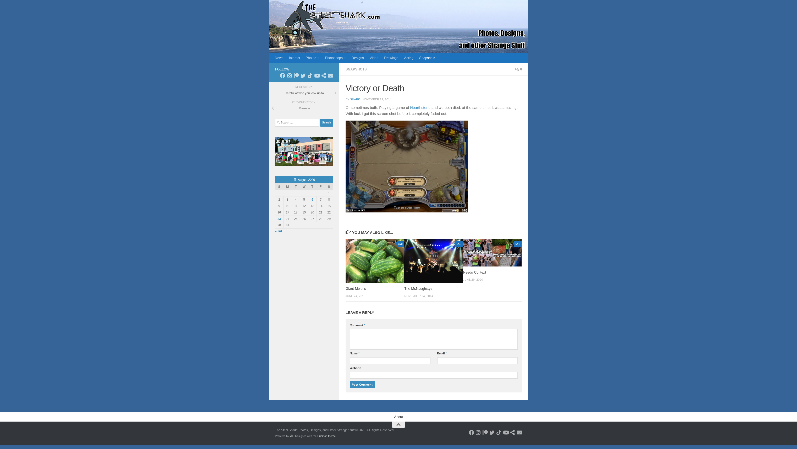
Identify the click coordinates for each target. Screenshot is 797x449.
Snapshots (427, 58)
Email (442, 353)
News (279, 58)
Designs (358, 58)
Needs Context (474, 272)
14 (320, 206)
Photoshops (334, 58)
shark (355, 99)
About (398, 417)
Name (354, 353)
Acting (408, 58)
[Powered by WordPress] (291, 436)
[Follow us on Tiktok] (310, 75)
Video (374, 58)
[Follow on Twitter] (303, 75)
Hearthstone (420, 108)
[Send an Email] (330, 75)
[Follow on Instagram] (289, 75)
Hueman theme (326, 436)
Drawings (391, 58)
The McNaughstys (418, 289)
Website (355, 368)
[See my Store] (323, 75)
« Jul (278, 231)
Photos (311, 58)
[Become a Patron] (296, 75)
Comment (357, 325)
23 (279, 219)
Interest (294, 58)
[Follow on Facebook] (282, 75)
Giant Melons (356, 289)
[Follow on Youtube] (316, 75)
